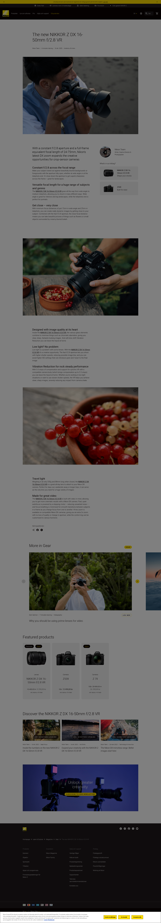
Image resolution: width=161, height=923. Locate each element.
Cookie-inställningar (110, 917)
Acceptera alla (137, 917)
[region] (80, 917)
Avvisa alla (124, 917)
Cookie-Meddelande (49, 920)
